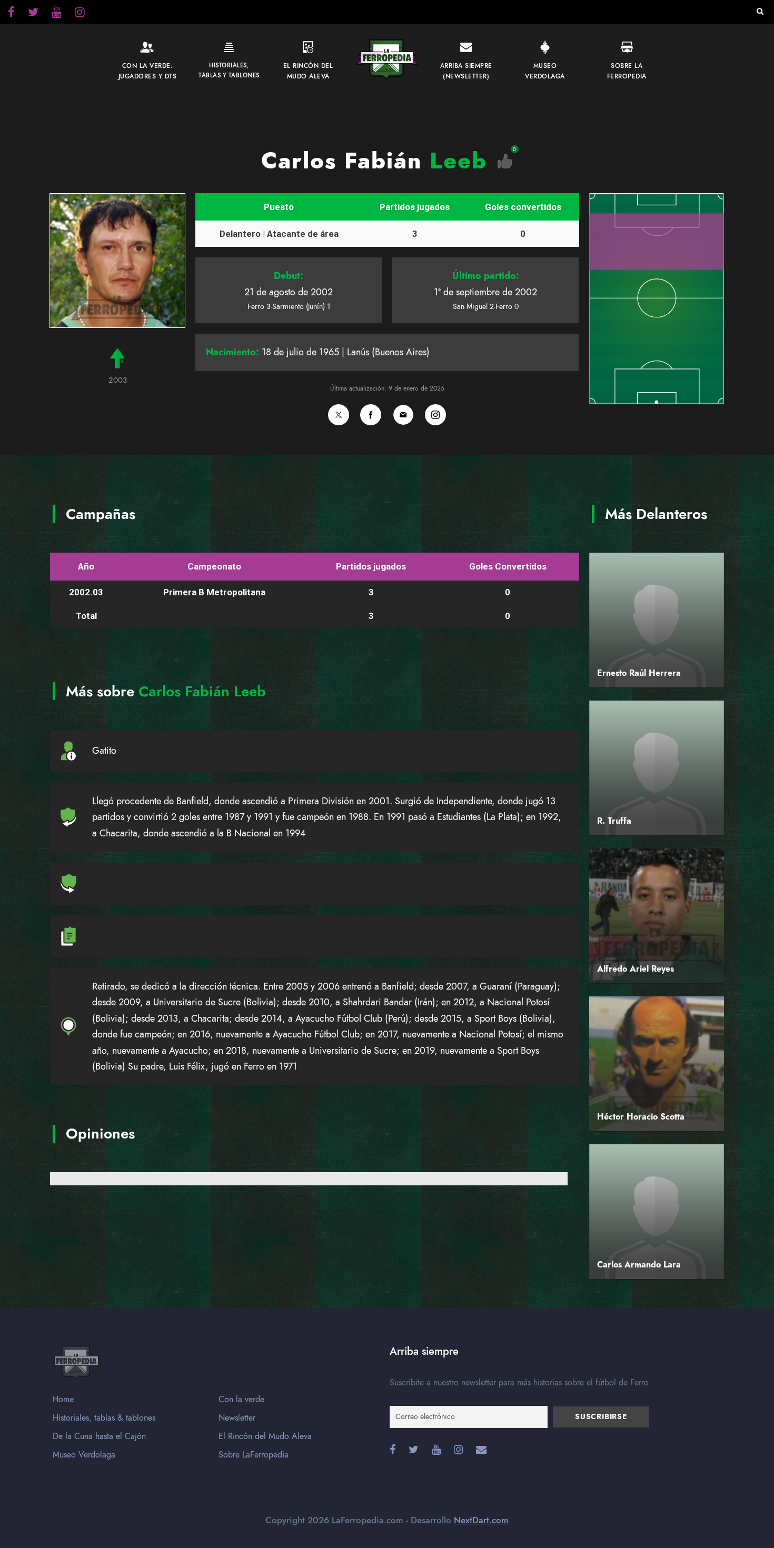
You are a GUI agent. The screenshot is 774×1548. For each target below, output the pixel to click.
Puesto (279, 207)
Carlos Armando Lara (639, 1265)
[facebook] (11, 13)
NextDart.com (481, 1520)
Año (86, 566)
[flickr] (33, 13)
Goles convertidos (523, 207)
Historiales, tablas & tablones (104, 1418)
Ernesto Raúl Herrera (639, 673)
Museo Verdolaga (84, 1455)
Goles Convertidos (508, 566)
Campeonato (214, 566)
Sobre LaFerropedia (254, 1455)
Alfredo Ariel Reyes (635, 969)
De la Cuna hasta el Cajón (99, 1436)
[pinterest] (57, 13)
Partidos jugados (415, 207)
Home (63, 1399)
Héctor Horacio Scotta (640, 1117)
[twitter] (80, 13)
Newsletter (237, 1418)
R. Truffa (614, 821)
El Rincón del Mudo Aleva (265, 1436)
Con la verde (241, 1399)
